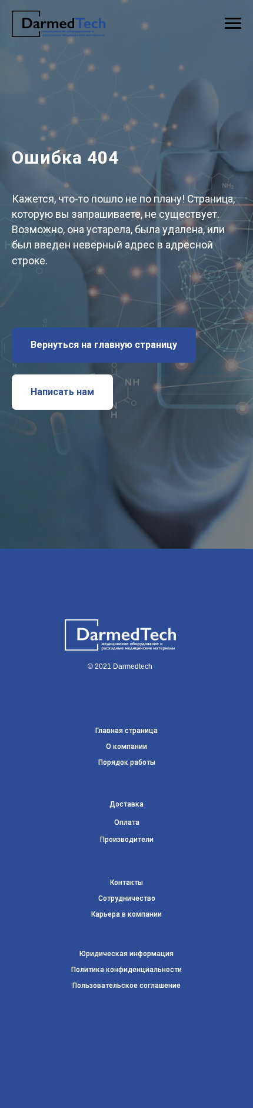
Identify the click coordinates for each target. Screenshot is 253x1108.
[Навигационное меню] (233, 23)
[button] (62, 671)
